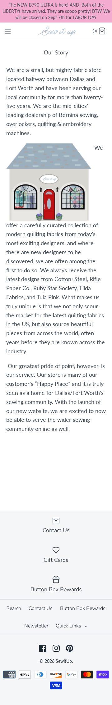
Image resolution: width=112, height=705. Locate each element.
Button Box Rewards (82, 608)
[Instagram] (56, 648)
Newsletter (36, 625)
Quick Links (69, 625)
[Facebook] (42, 648)
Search (14, 608)
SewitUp (64, 661)
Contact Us (41, 608)
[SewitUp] (56, 31)
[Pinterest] (69, 648)
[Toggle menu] (8, 31)
